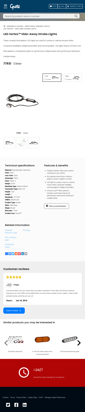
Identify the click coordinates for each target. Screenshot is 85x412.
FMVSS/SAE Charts (9, 245)
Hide (77, 288)
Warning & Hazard (15, 26)
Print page (26, 230)
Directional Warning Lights (37, 26)
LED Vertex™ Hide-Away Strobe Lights (19, 29)
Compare (42, 352)
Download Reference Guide (11, 231)
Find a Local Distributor (57, 206)
